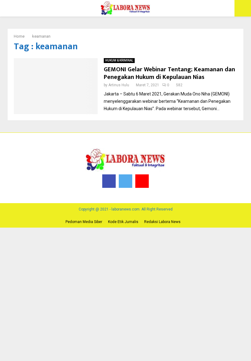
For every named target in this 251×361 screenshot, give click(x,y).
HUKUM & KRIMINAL (119, 60)
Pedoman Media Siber (84, 222)
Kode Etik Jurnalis (123, 222)
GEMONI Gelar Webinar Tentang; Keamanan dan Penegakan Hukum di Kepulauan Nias (169, 73)
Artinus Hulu (118, 85)
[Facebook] (109, 181)
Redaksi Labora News (162, 222)
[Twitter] (125, 181)
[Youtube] (142, 181)
